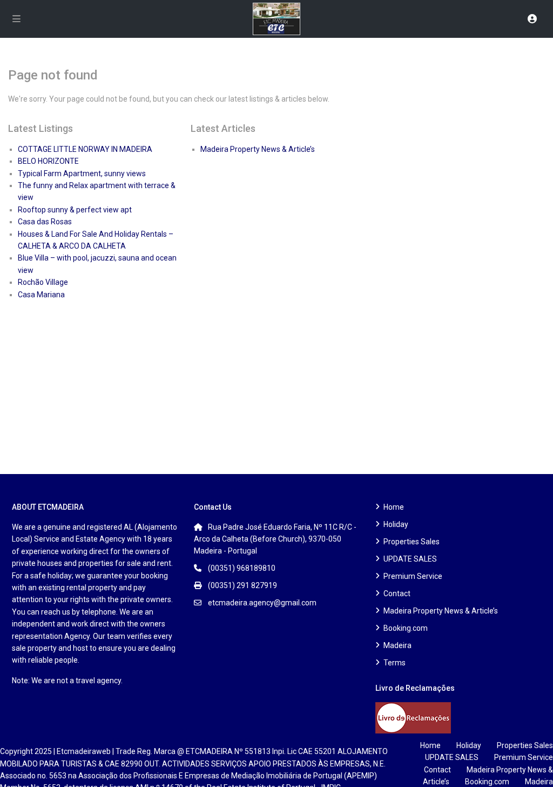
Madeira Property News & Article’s (257, 149)
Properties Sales (411, 541)
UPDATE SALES (410, 559)
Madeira (397, 645)
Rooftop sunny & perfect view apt (75, 209)
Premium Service (412, 576)
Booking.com (405, 628)
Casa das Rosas (45, 221)
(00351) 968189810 (241, 568)
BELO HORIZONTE (48, 161)
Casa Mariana (41, 294)
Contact (396, 593)
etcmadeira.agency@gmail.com (262, 602)
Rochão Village (43, 282)
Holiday (395, 524)
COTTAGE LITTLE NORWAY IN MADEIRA (85, 149)
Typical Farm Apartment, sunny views (82, 173)
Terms (394, 662)
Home (393, 507)
